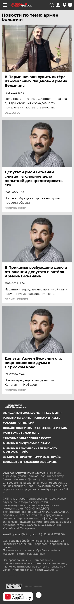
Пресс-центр (51, 412)
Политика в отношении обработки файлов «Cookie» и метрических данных (31, 552)
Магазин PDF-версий (18, 423)
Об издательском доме (21, 412)
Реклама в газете (47, 417)
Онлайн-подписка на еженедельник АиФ (35, 428)
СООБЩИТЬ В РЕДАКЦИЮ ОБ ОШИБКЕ (30, 462)
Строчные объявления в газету (27, 438)
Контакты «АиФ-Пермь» (21, 433)
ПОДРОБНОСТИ (15, 208)
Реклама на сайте (17, 417)
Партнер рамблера (33, 586)
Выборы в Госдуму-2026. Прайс (26, 443)
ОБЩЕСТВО (12, 113)
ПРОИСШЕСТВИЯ (16, 299)
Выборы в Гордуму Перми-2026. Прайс (32, 457)
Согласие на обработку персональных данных (33, 540)
